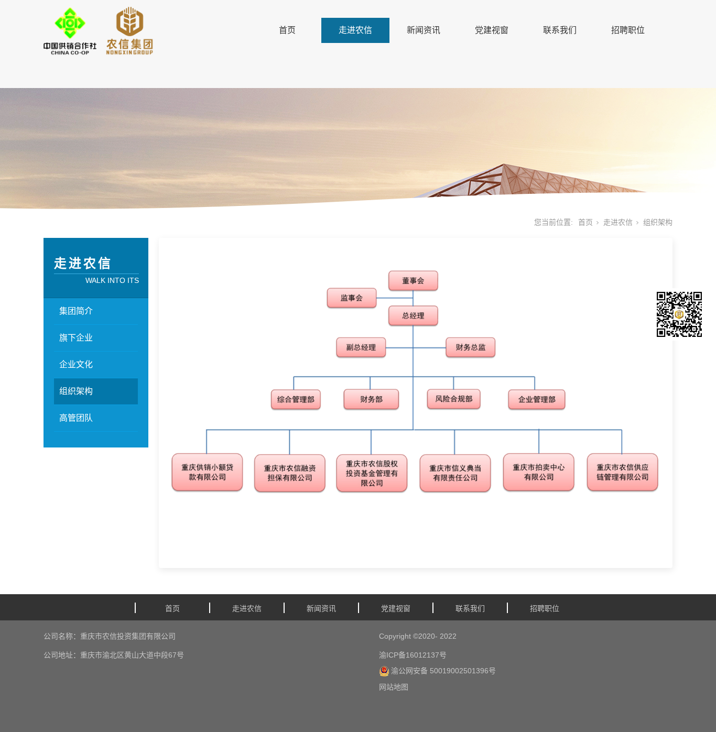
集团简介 (76, 311)
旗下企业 (76, 337)
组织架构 (76, 391)
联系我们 (560, 30)
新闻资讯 (423, 30)
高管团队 (76, 417)
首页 (287, 30)
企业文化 (76, 364)
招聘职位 (628, 30)
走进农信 (355, 30)
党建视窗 (491, 30)
